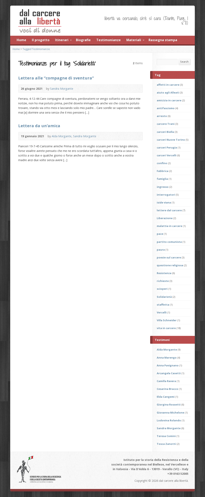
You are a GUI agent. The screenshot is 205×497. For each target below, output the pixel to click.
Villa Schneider (167, 320)
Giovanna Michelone (170, 412)
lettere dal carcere (169, 210)
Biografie (83, 40)
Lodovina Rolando (169, 420)
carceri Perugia (167, 147)
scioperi (162, 289)
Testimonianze (108, 40)
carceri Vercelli (166, 155)
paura (161, 249)
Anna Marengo (167, 357)
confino (162, 163)
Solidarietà (164, 297)
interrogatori (166, 194)
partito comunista (169, 242)
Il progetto (40, 40)
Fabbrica (162, 171)
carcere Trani (166, 124)
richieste (163, 281)
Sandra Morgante (61, 88)
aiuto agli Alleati (168, 92)
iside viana (164, 202)
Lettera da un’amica (39, 125)
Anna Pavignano (168, 365)
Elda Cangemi (166, 396)
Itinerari (61, 40)
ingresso (163, 187)
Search (184, 61)
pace (160, 234)
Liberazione (165, 218)
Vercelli (162, 312)
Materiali (133, 40)
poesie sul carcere (169, 257)
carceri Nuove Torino (171, 139)
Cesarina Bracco (167, 389)
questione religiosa (170, 265)
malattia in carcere (169, 226)
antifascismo (166, 108)
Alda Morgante (61, 136)
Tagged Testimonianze (36, 49)
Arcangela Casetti (169, 373)
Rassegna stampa (163, 40)
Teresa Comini (166, 436)
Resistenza (164, 273)
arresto (162, 116)
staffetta (163, 304)
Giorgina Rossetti (169, 404)
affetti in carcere (168, 84)
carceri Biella (165, 132)
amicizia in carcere (169, 100)
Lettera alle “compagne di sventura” (56, 78)
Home (21, 40)
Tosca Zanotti (166, 444)
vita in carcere (166, 328)
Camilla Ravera (166, 381)
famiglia (162, 179)
